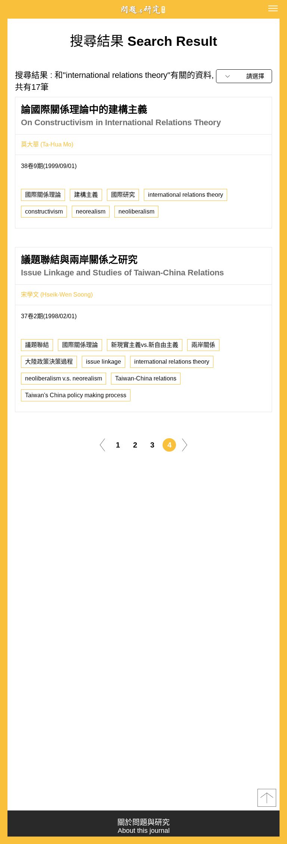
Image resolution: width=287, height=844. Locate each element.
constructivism (44, 211)
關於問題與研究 (143, 826)
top (266, 798)
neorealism (90, 211)
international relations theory (185, 195)
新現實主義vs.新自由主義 (144, 345)
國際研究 (123, 195)
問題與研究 (143, 9)
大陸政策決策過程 (49, 361)
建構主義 (86, 195)
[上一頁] (102, 444)
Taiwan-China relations (145, 378)
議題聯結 (37, 345)
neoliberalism (136, 211)
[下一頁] (184, 444)
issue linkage (103, 361)
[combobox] (244, 76)
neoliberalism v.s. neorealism (63, 378)
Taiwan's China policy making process (75, 395)
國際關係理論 (43, 195)
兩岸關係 (203, 345)
